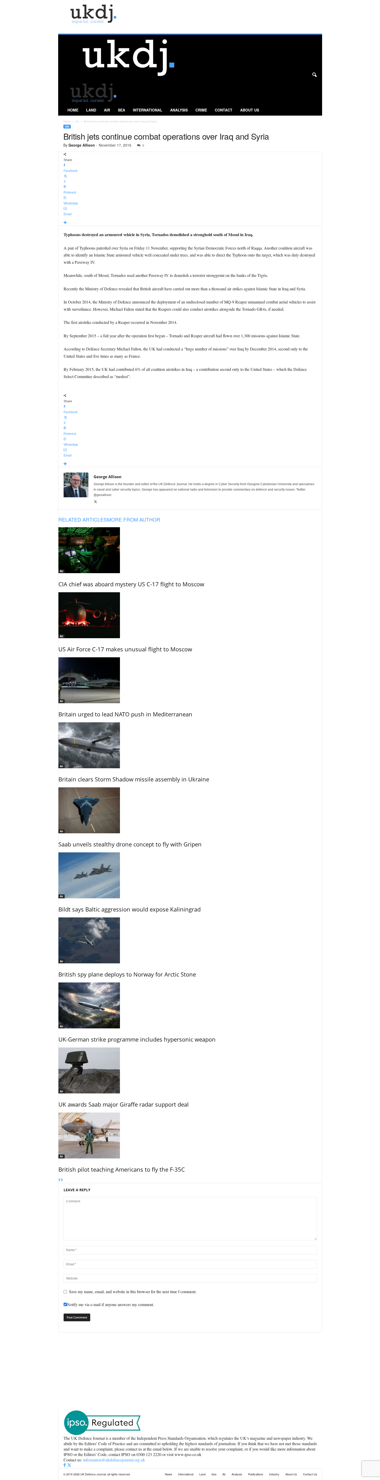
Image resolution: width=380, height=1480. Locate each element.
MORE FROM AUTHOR (133, 519)
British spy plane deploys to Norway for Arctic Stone (127, 974)
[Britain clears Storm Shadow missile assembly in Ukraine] (190, 745)
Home (72, 110)
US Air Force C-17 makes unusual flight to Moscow (125, 649)
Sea (121, 110)
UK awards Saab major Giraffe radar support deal (123, 1104)
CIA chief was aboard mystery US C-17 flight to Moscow (131, 584)
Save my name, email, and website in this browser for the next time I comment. (132, 1291)
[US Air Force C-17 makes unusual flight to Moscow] (190, 615)
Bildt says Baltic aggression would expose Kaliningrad (129, 909)
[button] (314, 75)
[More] (190, 223)
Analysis (179, 110)
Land (91, 110)
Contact (223, 110)
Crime (201, 110)
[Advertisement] (190, 1371)
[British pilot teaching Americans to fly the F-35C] (190, 1135)
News (168, 1474)
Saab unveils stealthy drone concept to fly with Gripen (130, 844)
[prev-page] (59, 1180)
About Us (249, 110)
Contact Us (310, 1474)
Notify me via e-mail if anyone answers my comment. (110, 1304)
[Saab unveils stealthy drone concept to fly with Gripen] (190, 810)
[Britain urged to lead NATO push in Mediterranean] (190, 680)
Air (107, 110)
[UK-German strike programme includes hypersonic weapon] (190, 1005)
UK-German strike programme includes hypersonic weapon (137, 1039)
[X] (95, 502)
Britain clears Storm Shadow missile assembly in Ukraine (133, 779)
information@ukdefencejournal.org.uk (114, 1459)
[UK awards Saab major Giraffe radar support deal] (190, 1070)
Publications (255, 1474)
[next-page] (62, 1180)
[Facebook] (65, 1465)
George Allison (82, 145)
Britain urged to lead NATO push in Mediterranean (125, 714)
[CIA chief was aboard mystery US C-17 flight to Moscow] (190, 550)
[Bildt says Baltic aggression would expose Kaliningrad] (190, 875)
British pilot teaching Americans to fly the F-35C (121, 1169)
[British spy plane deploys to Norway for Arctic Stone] (190, 940)
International (147, 110)
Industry (274, 1474)
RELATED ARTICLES (82, 519)
